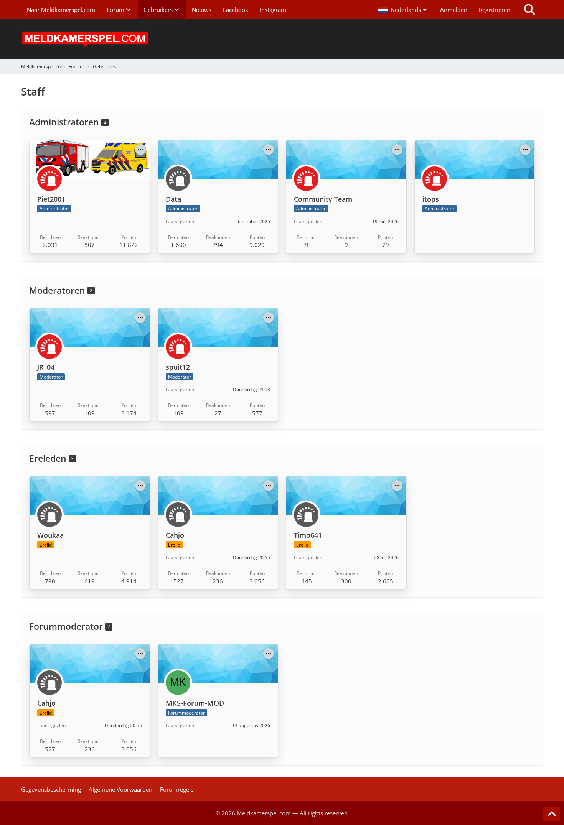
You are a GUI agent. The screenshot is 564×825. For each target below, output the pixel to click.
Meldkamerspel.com (264, 813)
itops (430, 199)
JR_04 (45, 367)
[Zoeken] (529, 9)
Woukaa (50, 535)
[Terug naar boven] (551, 814)
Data (173, 199)
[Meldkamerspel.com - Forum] (282, 39)
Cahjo (175, 535)
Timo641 (308, 535)
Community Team (323, 199)
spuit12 (178, 367)
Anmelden (453, 9)
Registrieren (494, 9)
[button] (403, 9)
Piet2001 (51, 199)
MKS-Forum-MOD (195, 703)
